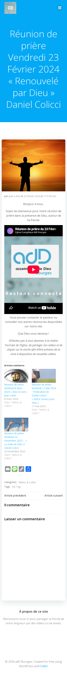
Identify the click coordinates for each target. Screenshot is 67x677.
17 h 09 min (49, 196)
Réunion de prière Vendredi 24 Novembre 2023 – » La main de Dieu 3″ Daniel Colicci (15, 440)
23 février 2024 (32, 196)
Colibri (44, 666)
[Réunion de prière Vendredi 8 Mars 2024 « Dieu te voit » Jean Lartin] (16, 376)
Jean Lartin (14, 196)
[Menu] (60, 8)
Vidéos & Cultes (27, 482)
